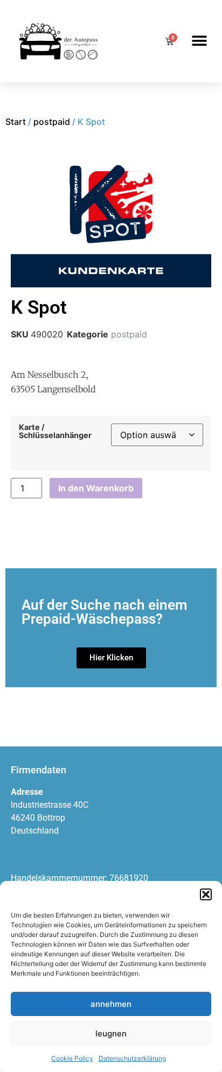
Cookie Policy (72, 1058)
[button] (205, 894)
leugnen (111, 1033)
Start (15, 121)
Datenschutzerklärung (132, 1058)
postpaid (51, 121)
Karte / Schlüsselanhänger (55, 431)
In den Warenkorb (96, 488)
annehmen (111, 1004)
